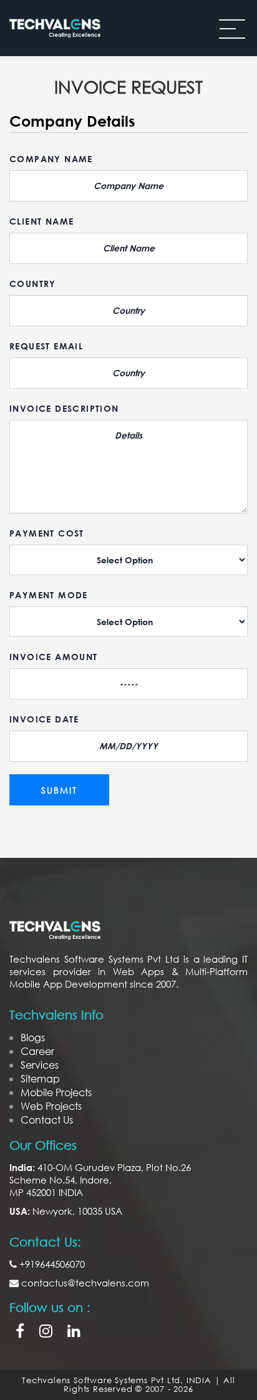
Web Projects (51, 1105)
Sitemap (40, 1078)
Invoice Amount (53, 656)
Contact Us (47, 1119)
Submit (59, 790)
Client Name (41, 221)
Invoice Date (44, 719)
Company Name (51, 158)
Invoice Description (64, 408)
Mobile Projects (56, 1092)
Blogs (33, 1037)
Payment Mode (48, 595)
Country (32, 283)
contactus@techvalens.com (84, 1282)
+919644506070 (51, 1264)
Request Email (46, 346)
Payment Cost (46, 533)
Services (40, 1064)
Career (37, 1050)
